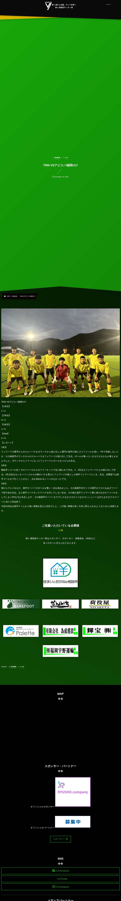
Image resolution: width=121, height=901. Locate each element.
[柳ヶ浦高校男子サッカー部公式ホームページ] (60, 6)
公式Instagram (62, 887)
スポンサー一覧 (60, 839)
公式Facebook (62, 871)
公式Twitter (62, 879)
